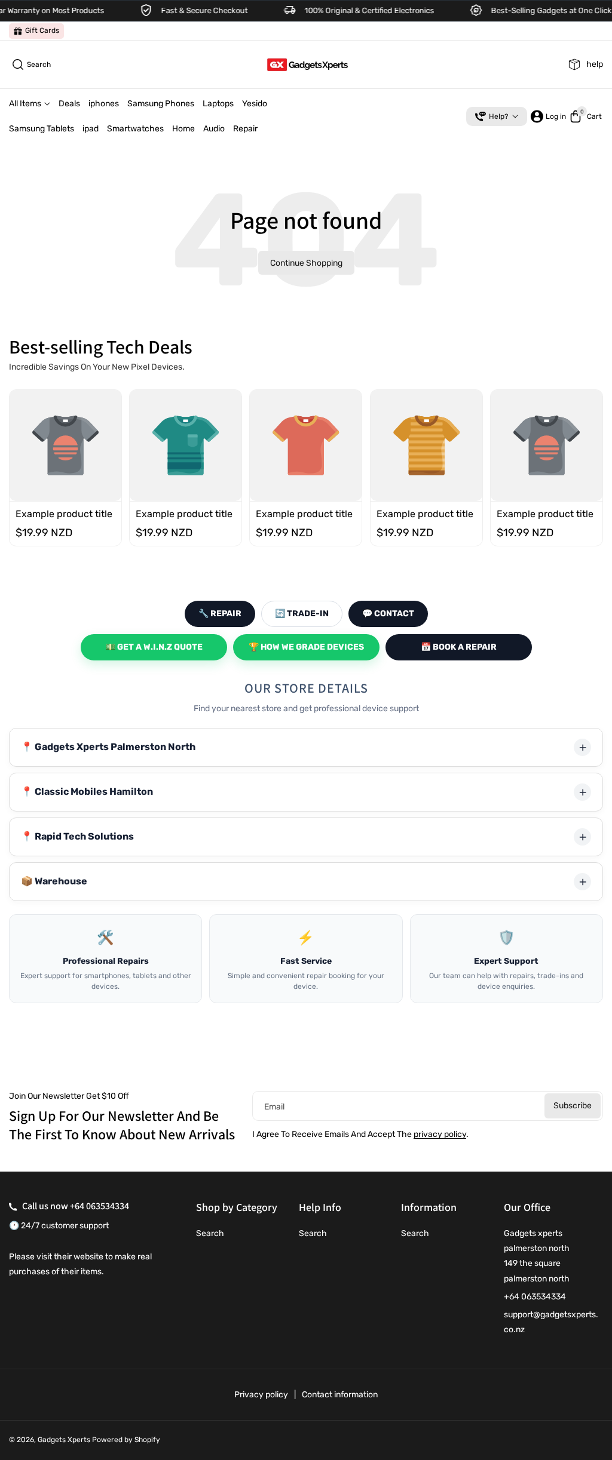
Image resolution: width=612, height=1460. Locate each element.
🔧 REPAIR (219, 613)
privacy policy (440, 1134)
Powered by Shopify (126, 1440)
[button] (30, 64)
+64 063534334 (99, 1206)
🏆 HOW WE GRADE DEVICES (306, 647)
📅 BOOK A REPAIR (459, 647)
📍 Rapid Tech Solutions (77, 836)
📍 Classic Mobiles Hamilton (87, 791)
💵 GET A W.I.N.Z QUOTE (154, 647)
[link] (36, 31)
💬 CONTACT (388, 613)
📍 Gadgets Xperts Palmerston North (108, 746)
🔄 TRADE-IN (302, 613)
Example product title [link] (64, 514)
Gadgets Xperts (64, 1440)
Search (210, 1233)
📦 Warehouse (54, 881)
